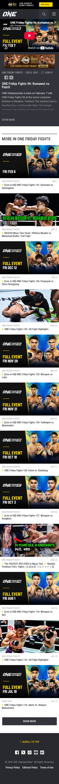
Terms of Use (46, 767)
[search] (44, 14)
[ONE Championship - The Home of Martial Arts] (9, 14)
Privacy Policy (13, 767)
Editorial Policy (30, 767)
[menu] (54, 14)
